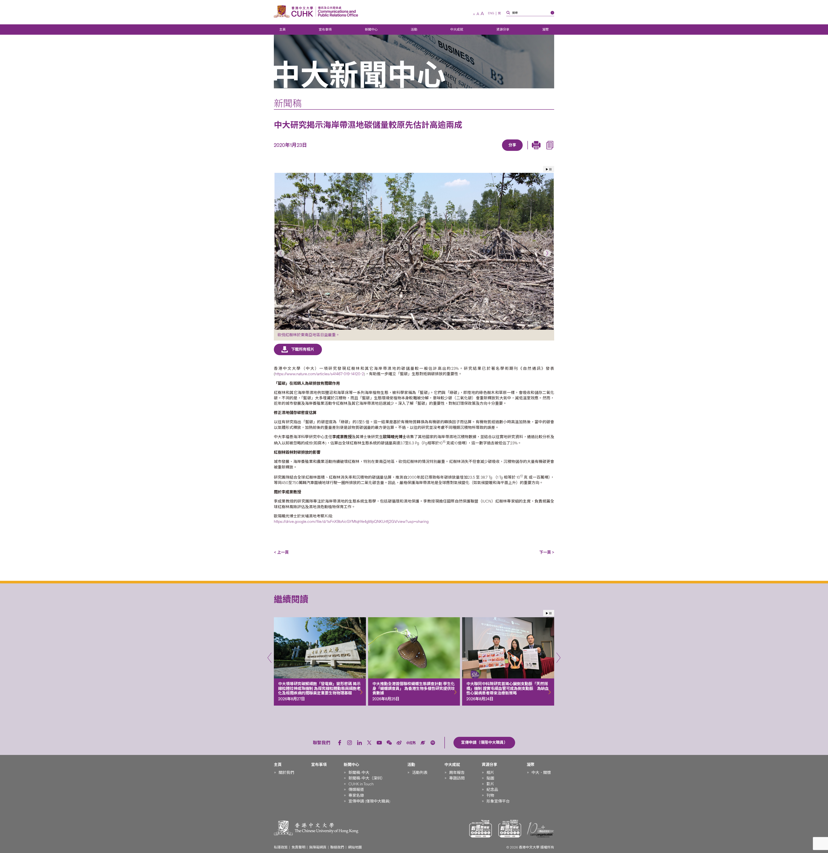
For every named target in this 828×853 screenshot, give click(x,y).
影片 (490, 784)
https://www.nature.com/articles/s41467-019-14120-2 (319, 374)
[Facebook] (477, 151)
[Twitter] (497, 151)
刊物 (490, 795)
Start (547, 169)
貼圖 (490, 778)
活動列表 (420, 772)
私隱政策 (281, 847)
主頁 (282, 29)
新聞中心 (371, 29)
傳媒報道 (356, 789)
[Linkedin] (487, 151)
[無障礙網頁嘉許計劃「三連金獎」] (480, 828)
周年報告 (457, 772)
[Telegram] (507, 151)
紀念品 (492, 789)
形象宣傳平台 (498, 801)
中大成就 (456, 29)
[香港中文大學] (294, 11)
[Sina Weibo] (517, 151)
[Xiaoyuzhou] (422, 742)
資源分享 (502, 29)
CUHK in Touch (361, 784)
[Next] (547, 253)
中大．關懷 (541, 772)
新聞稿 (288, 103)
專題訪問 (457, 778)
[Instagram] (349, 742)
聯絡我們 (337, 847)
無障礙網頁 (317, 847)
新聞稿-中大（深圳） (366, 778)
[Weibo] (399, 742)
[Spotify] (432, 742)
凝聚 (545, 29)
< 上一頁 (281, 552)
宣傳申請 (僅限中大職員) (369, 801)
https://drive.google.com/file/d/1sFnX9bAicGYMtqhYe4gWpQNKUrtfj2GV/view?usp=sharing (351, 521)
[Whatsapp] (527, 151)
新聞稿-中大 (358, 772)
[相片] (414, 251)
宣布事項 (325, 29)
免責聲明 (298, 847)
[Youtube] (379, 742)
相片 (490, 772)
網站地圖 (355, 847)
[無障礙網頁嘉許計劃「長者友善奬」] (509, 828)
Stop (550, 169)
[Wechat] (389, 742)
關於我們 (286, 772)
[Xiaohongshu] (411, 742)
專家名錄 (356, 795)
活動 (414, 29)
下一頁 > (546, 552)
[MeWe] (537, 151)
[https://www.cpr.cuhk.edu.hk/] (337, 11)
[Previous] (281, 253)
